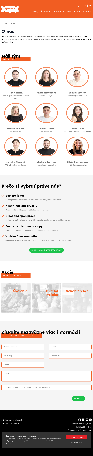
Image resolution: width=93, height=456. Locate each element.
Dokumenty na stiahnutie (13, 420)
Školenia (45, 11)
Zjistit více (8, 443)
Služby (35, 11)
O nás (77, 11)
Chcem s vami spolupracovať (46, 250)
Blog (69, 11)
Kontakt (87, 11)
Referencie (58, 11)
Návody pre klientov (11, 423)
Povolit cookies (77, 437)
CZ (85, 6)
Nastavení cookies (76, 442)
